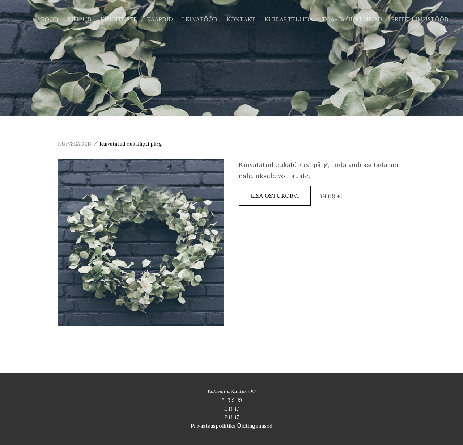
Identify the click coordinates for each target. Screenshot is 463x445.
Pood (49, 19)
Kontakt (240, 19)
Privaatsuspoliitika (214, 426)
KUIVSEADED (75, 143)
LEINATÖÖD (199, 19)
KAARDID (160, 19)
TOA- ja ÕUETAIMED (352, 19)
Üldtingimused (254, 426)
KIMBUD (79, 19)
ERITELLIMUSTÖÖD (420, 19)
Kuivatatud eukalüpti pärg (130, 143)
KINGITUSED (119, 19)
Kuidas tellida (288, 19)
